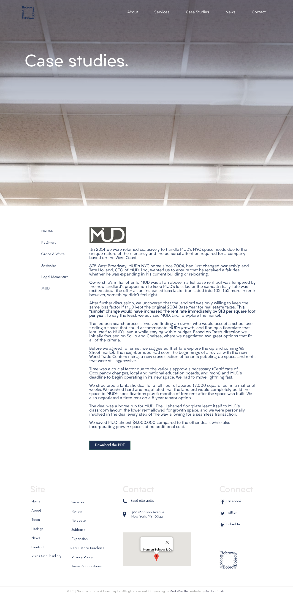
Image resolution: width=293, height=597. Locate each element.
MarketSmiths (178, 591)
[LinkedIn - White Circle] (222, 524)
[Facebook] (222, 502)
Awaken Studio (215, 591)
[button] (132, 12)
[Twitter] (222, 513)
